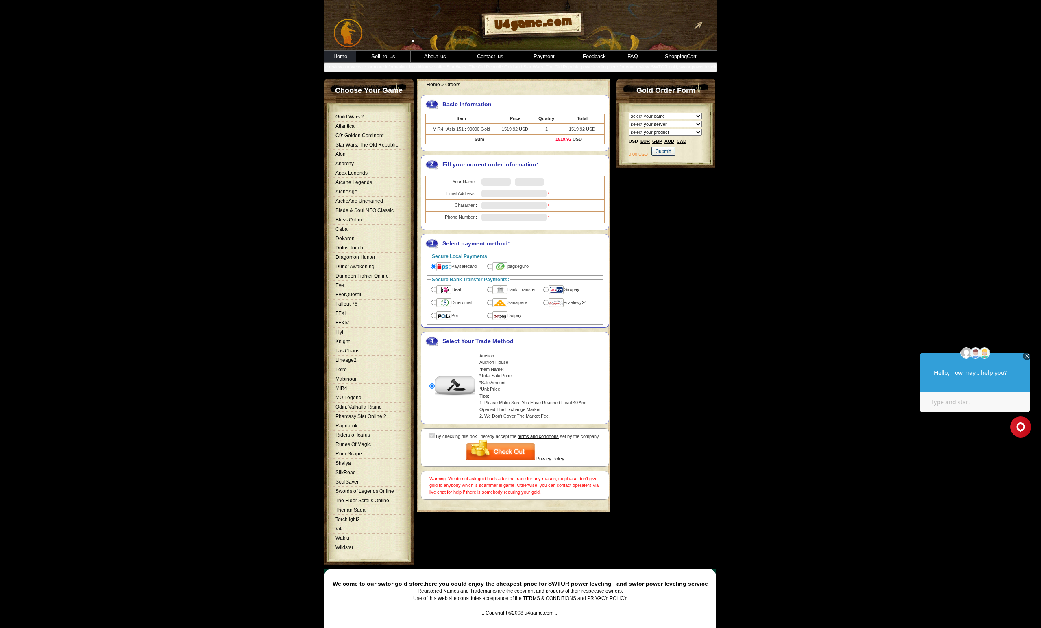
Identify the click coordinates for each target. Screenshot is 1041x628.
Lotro (341, 369)
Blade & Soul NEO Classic (364, 210)
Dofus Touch (349, 248)
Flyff (339, 332)
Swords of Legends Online (364, 491)
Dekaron (345, 238)
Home (340, 56)
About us (435, 56)
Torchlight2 (347, 519)
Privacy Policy (550, 458)
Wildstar (344, 547)
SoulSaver (347, 482)
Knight (342, 341)
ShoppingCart (681, 56)
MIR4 (341, 388)
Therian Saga (350, 510)
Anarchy (344, 163)
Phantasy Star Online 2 (360, 416)
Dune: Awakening (355, 266)
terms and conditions (538, 436)
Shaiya (343, 463)
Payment (544, 56)
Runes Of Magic (353, 444)
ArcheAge (346, 192)
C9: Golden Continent (359, 135)
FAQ (632, 56)
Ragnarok (346, 426)
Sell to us (383, 56)
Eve (339, 285)
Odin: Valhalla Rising (358, 407)
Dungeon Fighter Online (362, 276)
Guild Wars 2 (349, 117)
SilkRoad (345, 472)
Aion (340, 154)
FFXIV (342, 323)
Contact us (490, 56)
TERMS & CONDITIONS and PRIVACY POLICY (575, 598)
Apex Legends (351, 173)
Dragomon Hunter (355, 257)
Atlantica (345, 126)
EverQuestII (348, 295)
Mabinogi (345, 379)
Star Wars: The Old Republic (366, 145)
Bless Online (349, 220)
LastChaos (347, 351)
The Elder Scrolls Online (362, 500)
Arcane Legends (353, 182)
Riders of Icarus (352, 435)
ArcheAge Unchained (359, 201)
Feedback (594, 56)
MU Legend (348, 397)
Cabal (342, 229)
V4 (338, 529)
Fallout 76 (346, 304)
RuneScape (348, 454)
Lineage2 (346, 360)
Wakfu (342, 538)
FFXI (340, 313)
